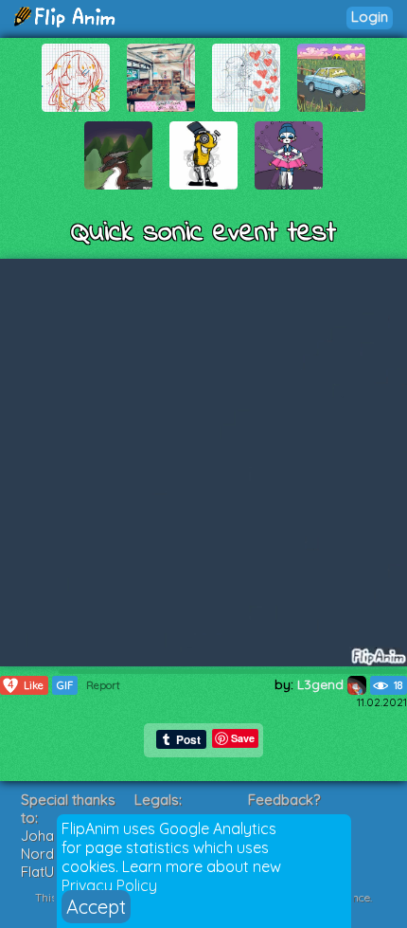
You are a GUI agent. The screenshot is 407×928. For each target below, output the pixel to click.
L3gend (322, 684)
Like (26, 685)
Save (243, 738)
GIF (65, 685)
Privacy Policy (109, 885)
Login (369, 17)
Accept (96, 907)
